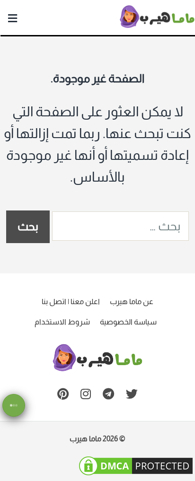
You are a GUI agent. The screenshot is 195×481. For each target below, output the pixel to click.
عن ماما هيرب (131, 301)
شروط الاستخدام (62, 322)
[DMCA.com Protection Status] (136, 472)
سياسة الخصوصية (128, 322)
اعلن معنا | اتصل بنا (71, 301)
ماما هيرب (85, 439)
